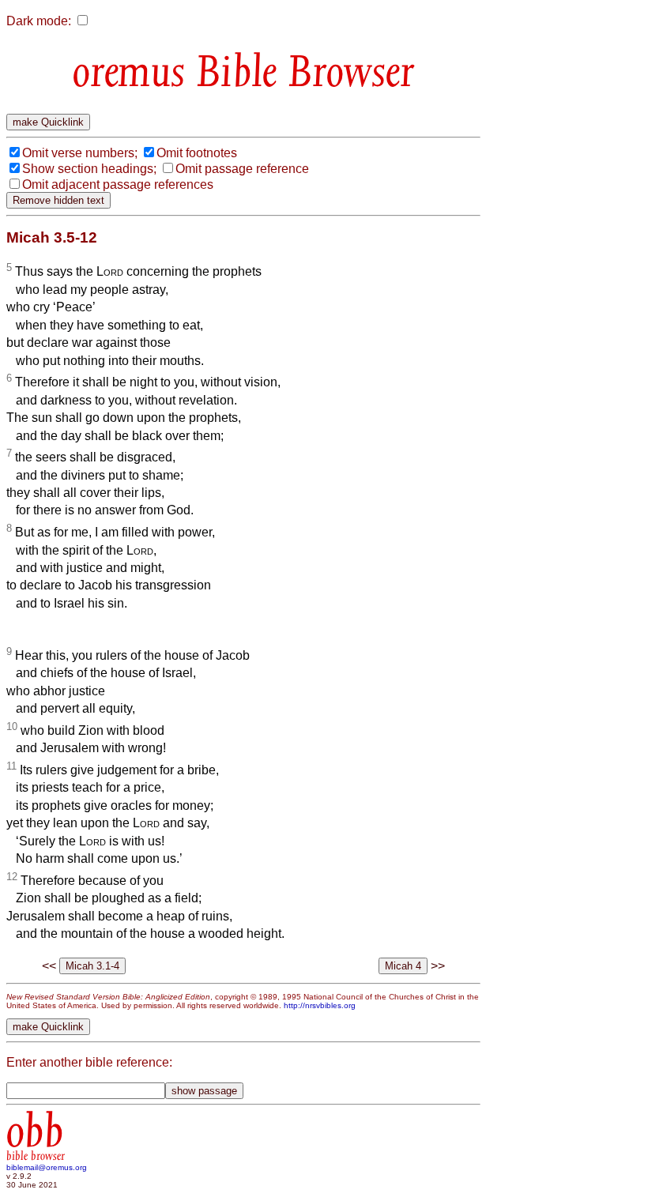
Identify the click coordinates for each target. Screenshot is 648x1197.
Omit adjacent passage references (117, 184)
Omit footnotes (196, 153)
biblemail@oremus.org (46, 1167)
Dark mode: (38, 21)
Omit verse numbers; (80, 153)
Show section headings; (89, 168)
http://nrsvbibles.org (320, 1005)
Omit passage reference (242, 168)
